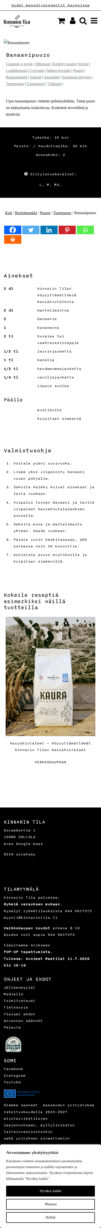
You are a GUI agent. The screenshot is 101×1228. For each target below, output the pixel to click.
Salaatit (35, 77)
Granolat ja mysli (19, 64)
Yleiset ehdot (20, 1014)
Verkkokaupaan (50, 762)
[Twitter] (30, 230)
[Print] (12, 239)
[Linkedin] (49, 230)
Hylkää (50, 1217)
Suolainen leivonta (76, 77)
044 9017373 (78, 911)
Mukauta (51, 1204)
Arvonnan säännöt (23, 1021)
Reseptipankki (26, 213)
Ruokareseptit (16, 77)
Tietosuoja (16, 1007)
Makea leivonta (58, 70)
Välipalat (54, 84)
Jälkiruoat (42, 64)
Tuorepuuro (15, 84)
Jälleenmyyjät (20, 987)
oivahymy (26, 854)
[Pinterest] (67, 230)
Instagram (15, 1075)
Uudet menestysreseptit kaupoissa (50, 5)
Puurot (78, 70)
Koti (8, 213)
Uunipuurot (36, 84)
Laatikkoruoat (16, 70)
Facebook (13, 1069)
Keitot (83, 64)
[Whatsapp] (85, 230)
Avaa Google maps (23, 844)
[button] (61, 21)
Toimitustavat (20, 1001)
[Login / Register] (71, 22)
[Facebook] (12, 230)
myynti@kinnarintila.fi (31, 917)
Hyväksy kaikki (50, 1191)
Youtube (12, 1082)
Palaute (12, 1027)
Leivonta (37, 70)
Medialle (13, 994)
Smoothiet (52, 77)
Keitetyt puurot (64, 64)
